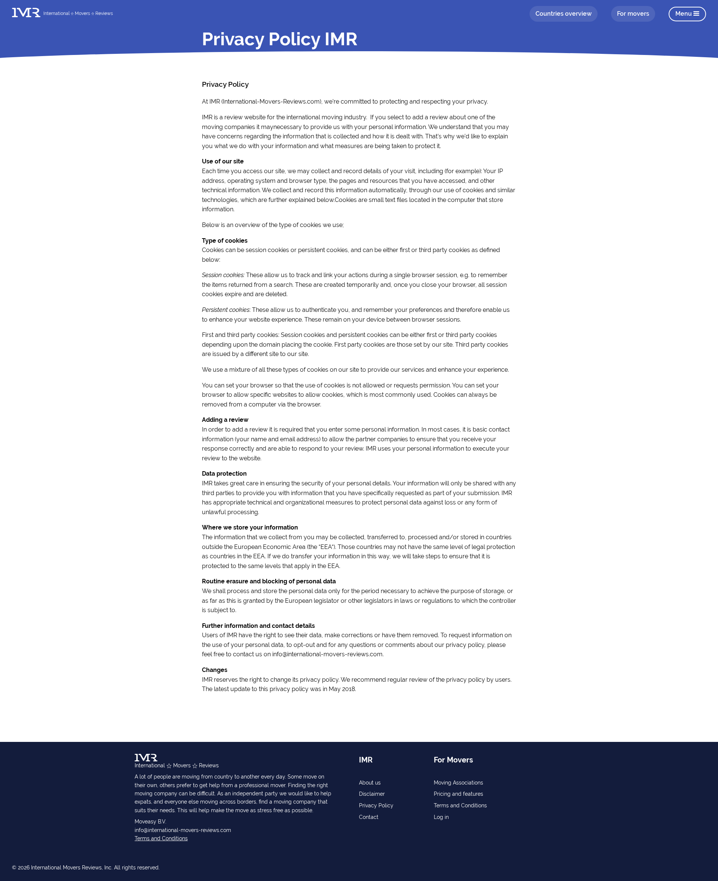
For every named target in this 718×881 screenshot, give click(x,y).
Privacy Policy (376, 805)
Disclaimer (372, 794)
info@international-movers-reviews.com (183, 830)
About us (370, 783)
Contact (368, 817)
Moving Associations (458, 783)
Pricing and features (458, 794)
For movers (633, 13)
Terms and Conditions (161, 838)
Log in (441, 817)
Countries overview (564, 13)
